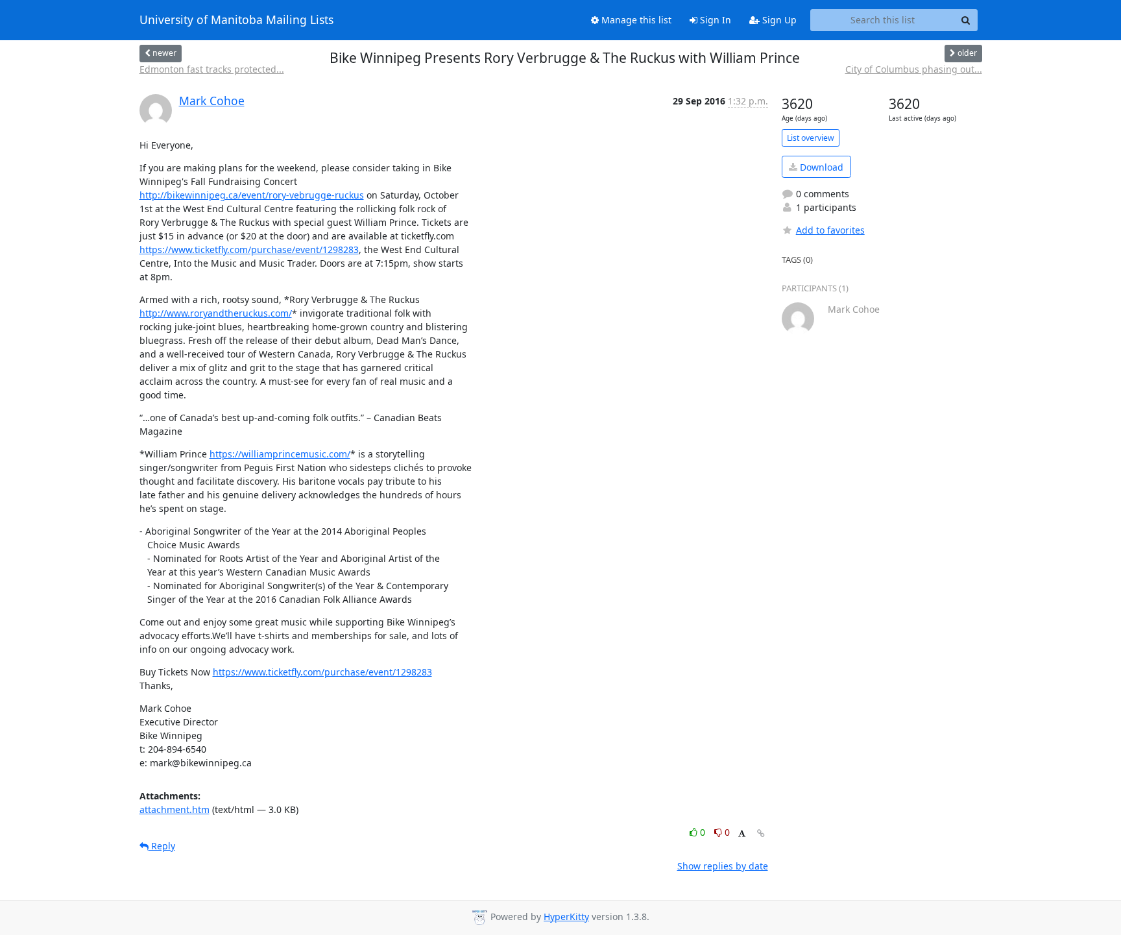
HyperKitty (566, 916)
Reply (162, 846)
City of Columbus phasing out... (913, 69)
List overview (810, 137)
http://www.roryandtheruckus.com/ (215, 313)
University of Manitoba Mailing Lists (236, 20)
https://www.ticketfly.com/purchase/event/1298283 (249, 249)
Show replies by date (722, 866)
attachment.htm (174, 809)
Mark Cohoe (212, 100)
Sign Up (778, 20)
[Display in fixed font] (742, 834)
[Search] (966, 20)
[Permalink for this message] (761, 833)
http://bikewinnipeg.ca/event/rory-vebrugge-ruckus (251, 195)
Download (820, 167)
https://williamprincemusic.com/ (280, 454)
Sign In (714, 20)
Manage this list (635, 20)
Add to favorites (830, 230)
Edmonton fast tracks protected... (211, 69)
